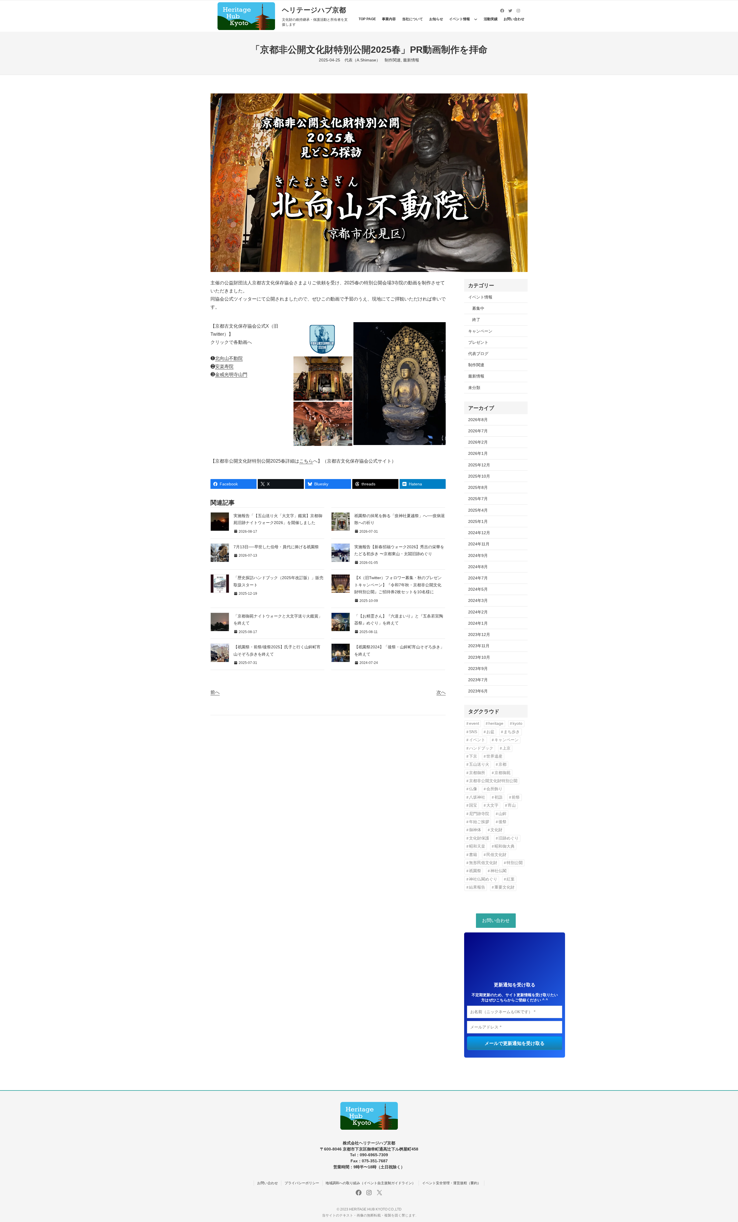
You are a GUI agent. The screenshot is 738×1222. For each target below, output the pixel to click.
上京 (506, 748)
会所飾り (494, 789)
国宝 (473, 805)
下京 (473, 756)
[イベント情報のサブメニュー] (475, 19)
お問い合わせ (496, 920)
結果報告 (477, 887)
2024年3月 (478, 600)
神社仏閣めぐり (483, 879)
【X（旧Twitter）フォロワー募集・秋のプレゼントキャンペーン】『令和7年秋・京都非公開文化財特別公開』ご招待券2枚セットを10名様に (398, 584)
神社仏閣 (498, 871)
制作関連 (393, 60)
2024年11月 (479, 544)
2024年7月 (478, 578)
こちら (306, 461)
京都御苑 (502, 773)
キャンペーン (480, 331)
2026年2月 (478, 442)
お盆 (490, 732)
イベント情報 (480, 297)
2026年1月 (478, 453)
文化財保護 (479, 838)
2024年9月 (478, 555)
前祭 (516, 797)
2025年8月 (478, 487)
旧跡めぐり (508, 838)
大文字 (492, 805)
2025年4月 (478, 510)
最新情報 (411, 60)
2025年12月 (479, 465)
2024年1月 (478, 623)
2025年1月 (478, 521)
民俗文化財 (496, 855)
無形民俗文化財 (483, 863)
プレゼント (478, 342)
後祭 (502, 822)
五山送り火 (479, 764)
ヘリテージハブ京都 (314, 10)
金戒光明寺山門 (231, 374)
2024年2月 (478, 612)
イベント (477, 740)
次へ (441, 692)
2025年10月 (479, 476)
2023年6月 (478, 691)
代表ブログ (478, 353)
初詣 (498, 797)
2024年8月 (478, 566)
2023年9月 (478, 668)
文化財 (496, 830)
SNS (473, 732)
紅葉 (511, 879)
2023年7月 (478, 679)
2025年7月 (478, 498)
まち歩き (512, 732)
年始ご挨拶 (479, 822)
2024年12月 (479, 532)
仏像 (473, 789)
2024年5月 (478, 589)
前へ (215, 692)
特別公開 (515, 863)
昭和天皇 (477, 846)
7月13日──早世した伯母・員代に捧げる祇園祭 (276, 547)
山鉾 (502, 814)
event (474, 723)
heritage (495, 723)
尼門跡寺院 (479, 814)
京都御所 (477, 773)
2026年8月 (478, 419)
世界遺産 (494, 756)
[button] (322, 338)
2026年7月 (478, 431)
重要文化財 (504, 887)
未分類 (474, 387)
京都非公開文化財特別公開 (493, 781)
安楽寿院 (224, 366)
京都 (502, 764)
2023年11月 (479, 645)
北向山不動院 (229, 358)
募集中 (478, 308)
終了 (476, 319)
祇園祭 (475, 871)
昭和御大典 (504, 846)
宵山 (512, 805)
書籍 (473, 855)
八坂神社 (477, 797)
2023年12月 (479, 634)
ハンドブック (481, 748)
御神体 (475, 830)
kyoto (517, 723)
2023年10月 (479, 657)
